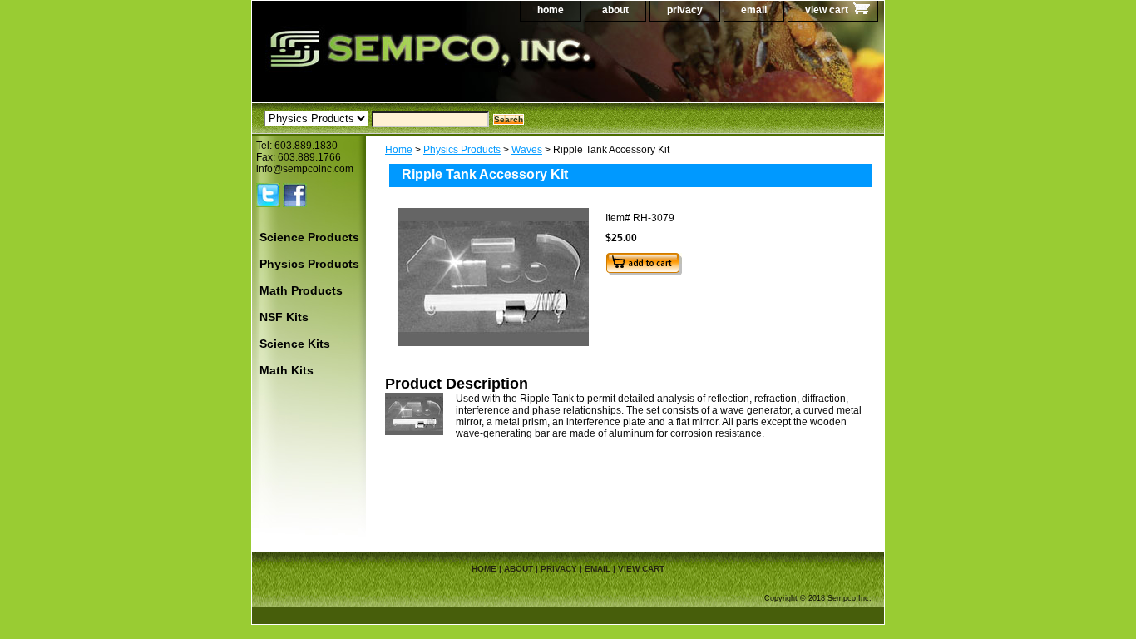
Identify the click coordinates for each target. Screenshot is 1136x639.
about (615, 10)
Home (398, 150)
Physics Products (462, 150)
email (754, 10)
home (550, 10)
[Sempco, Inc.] (460, 66)
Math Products (301, 290)
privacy (685, 10)
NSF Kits (284, 317)
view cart (826, 10)
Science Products (309, 237)
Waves (526, 150)
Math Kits (286, 370)
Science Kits (294, 343)
